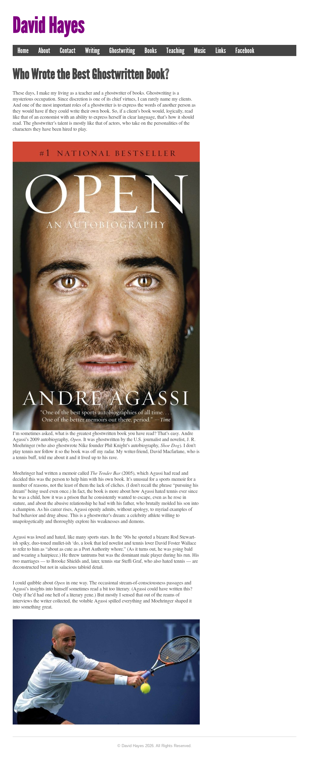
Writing (92, 50)
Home (23, 50)
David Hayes (48, 25)
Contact (67, 50)
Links (220, 50)
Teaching (175, 50)
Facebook (244, 50)
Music (200, 50)
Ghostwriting (122, 50)
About (44, 50)
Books (151, 50)
